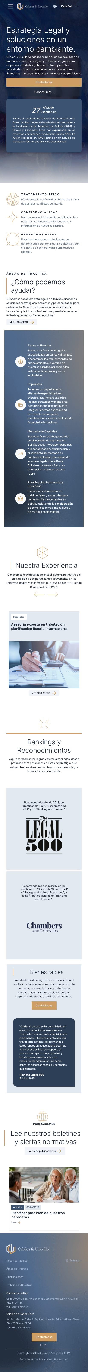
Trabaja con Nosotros (19, 1284)
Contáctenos (44, 1337)
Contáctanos (44, 82)
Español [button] (74, 1260)
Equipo (23, 1260)
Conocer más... (44, 92)
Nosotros (11, 1260)
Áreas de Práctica (17, 1268)
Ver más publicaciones (42, 1151)
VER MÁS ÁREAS (19, 322)
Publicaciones (14, 1276)
